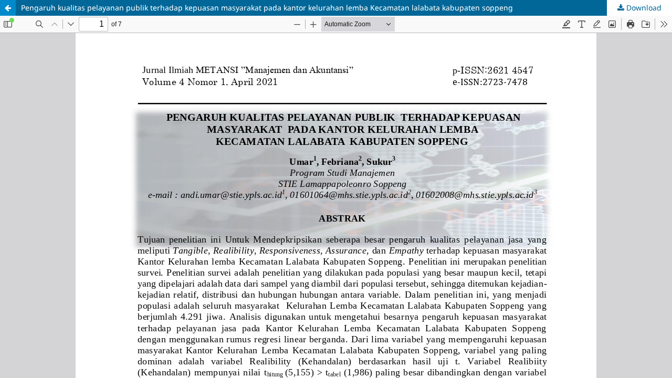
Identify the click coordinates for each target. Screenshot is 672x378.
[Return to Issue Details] (8, 8)
